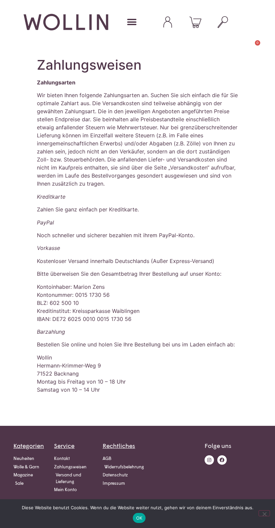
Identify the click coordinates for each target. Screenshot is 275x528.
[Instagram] (209, 460)
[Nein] (264, 513)
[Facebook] (222, 460)
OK (139, 518)
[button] (131, 22)
